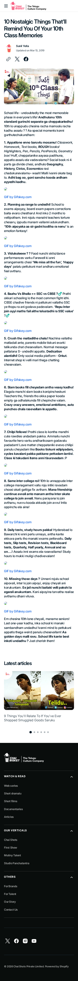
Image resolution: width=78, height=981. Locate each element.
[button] (6, 6)
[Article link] (39, 698)
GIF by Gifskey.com (18, 197)
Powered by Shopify (57, 966)
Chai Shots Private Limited (28, 966)
